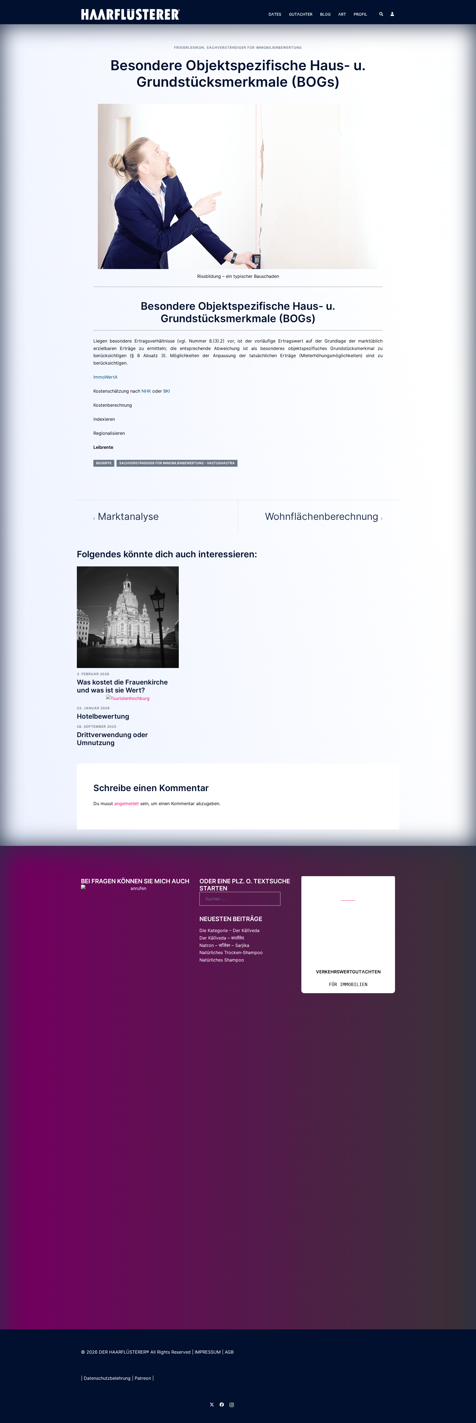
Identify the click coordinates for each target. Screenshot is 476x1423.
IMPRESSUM (208, 1378)
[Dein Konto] (393, 14)
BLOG (325, 14)
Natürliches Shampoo (221, 960)
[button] (381, 14)
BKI (166, 391)
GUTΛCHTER (300, 14)
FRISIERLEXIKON (189, 47)
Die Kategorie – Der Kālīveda (229, 930)
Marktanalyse (128, 516)
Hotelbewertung (103, 716)
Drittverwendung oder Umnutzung (112, 739)
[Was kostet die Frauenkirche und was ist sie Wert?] (128, 617)
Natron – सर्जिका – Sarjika (224, 945)
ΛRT (342, 14)
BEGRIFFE (104, 463)
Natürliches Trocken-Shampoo (231, 952)
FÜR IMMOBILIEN (450, 1321)
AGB (229, 1378)
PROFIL (360, 14)
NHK (146, 391)
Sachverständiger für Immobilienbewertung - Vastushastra (177, 463)
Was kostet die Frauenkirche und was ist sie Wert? (122, 686)
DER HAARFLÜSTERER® (124, 1378)
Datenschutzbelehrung (107, 1405)
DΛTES (275, 14)
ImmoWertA (105, 377)
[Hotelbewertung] (128, 698)
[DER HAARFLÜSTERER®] (130, 14)
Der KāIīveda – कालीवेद (222, 938)
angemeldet (126, 803)
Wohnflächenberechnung (321, 516)
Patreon (143, 1405)
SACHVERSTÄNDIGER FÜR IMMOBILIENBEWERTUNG (254, 47)
